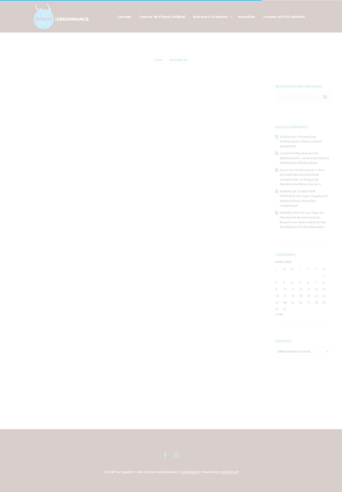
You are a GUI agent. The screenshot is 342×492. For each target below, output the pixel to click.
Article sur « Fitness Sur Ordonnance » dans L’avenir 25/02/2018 (301, 141)
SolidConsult (229, 472)
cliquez (153, 390)
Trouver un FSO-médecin (284, 17)
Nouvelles (246, 17)
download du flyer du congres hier (134, 395)
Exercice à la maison (210, 17)
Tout (158, 60)
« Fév (279, 314)
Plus (37, 170)
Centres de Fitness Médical (162, 17)
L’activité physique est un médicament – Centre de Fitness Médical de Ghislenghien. (304, 158)
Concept (124, 17)
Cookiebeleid (189, 472)
